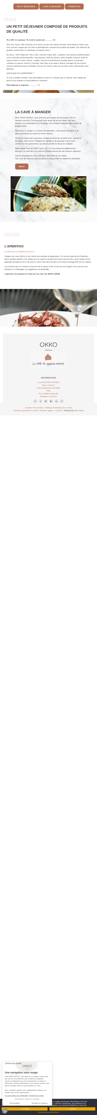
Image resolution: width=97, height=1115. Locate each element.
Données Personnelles (34, 408)
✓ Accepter (24, 1109)
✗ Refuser (72, 1109)
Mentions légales (47, 410)
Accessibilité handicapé (48, 394)
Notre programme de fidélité (48, 388)
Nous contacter (48, 385)
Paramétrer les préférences (48, 1112)
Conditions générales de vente (25, 410)
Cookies (58, 410)
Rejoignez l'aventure (48, 396)
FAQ (48, 391)
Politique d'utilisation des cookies (59, 408)
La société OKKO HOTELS (48, 382)
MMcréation (79, 410)
